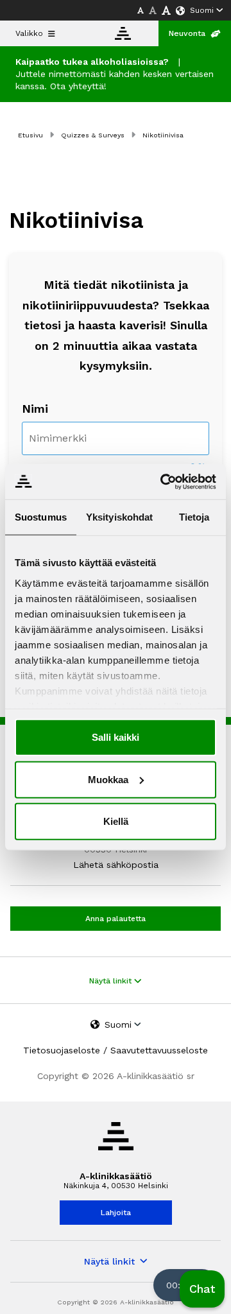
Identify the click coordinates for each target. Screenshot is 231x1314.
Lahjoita (116, 1212)
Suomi (202, 10)
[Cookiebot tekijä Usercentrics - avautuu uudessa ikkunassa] (163, 481)
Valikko (29, 33)
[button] (202, 1289)
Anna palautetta (115, 918)
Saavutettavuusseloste (159, 1050)
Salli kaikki (115, 737)
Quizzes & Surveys (92, 135)
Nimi (35, 408)
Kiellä (115, 821)
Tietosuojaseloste (61, 1050)
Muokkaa (108, 779)
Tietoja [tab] (194, 517)
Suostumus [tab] (41, 517)
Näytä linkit (111, 980)
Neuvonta (187, 33)
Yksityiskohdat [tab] (119, 517)
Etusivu (30, 135)
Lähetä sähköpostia (115, 865)
